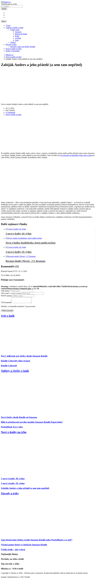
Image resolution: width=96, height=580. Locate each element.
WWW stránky (6, 296)
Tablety (13, 42)
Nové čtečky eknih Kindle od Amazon (19, 417)
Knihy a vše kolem (13, 51)
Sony (17, 40)
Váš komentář (6, 302)
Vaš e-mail (11, 293)
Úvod (8, 25)
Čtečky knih (14, 30)
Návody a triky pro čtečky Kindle (22, 47)
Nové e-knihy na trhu (13, 49)
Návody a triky (11, 44)
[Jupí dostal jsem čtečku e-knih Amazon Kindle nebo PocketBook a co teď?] (30, 535)
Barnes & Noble (21, 34)
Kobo (17, 36)
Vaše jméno (6, 291)
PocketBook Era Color (12, 427)
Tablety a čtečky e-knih (14, 28)
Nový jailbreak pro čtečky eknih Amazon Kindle (24, 356)
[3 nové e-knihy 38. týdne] (30, 474)
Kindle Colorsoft (9, 365)
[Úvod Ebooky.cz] (6, 2)
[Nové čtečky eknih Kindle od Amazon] (30, 413)
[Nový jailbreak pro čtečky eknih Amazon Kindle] (30, 352)
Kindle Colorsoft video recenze (15, 361)
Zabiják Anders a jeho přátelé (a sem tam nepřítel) (25, 488)
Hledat (4, 9)
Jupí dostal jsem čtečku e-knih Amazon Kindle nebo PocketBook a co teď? (36, 540)
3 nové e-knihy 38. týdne (13, 478)
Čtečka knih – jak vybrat (13, 549)
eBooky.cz (9, 55)
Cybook (18, 38)
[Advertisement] (48, 134)
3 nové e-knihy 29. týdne (13, 483)
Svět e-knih (7, 315)
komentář (10, 112)
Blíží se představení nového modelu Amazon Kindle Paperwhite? (32, 422)
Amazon (18, 32)
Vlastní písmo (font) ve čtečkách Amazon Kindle (24, 544)
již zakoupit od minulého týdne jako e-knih (76, 155)
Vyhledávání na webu (9, 4)
